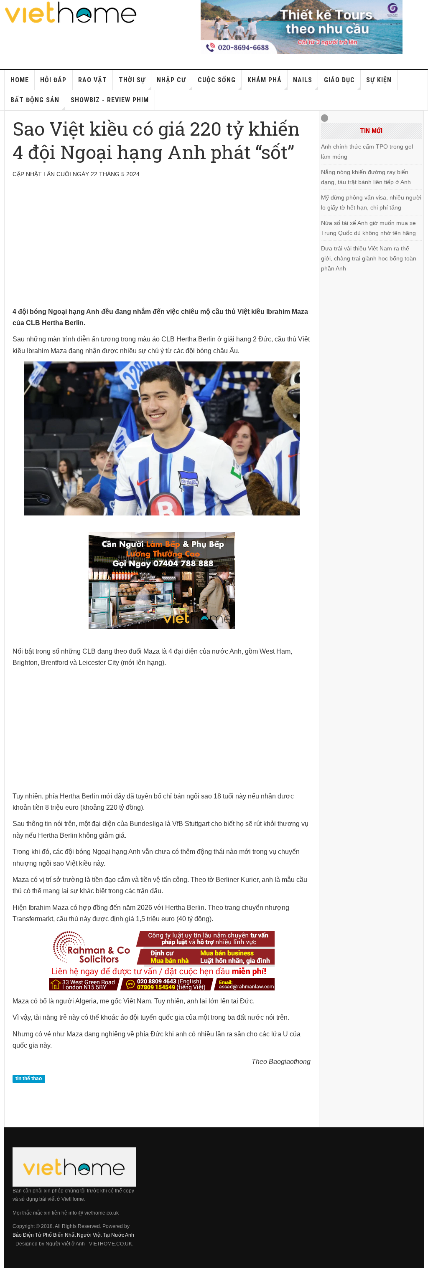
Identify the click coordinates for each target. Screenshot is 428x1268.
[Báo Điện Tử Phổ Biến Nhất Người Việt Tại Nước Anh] (71, 12)
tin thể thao (28, 1079)
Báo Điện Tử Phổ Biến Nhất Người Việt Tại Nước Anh (73, 1235)
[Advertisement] (162, 247)
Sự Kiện (379, 80)
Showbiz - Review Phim (110, 100)
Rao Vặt (92, 80)
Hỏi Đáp (53, 80)
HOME (19, 80)
